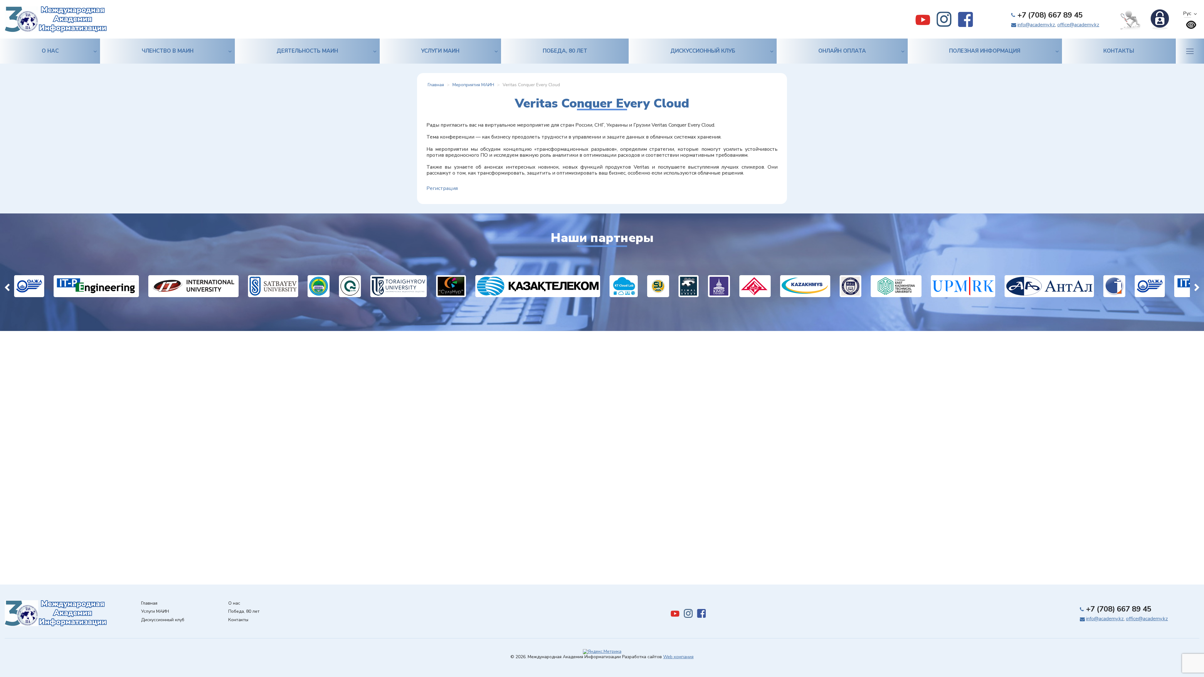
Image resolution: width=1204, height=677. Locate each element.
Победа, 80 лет (565, 51)
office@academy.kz (1078, 24)
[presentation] (7, 286)
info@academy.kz (1036, 24)
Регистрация (442, 188)
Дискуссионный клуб (702, 51)
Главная (149, 603)
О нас (50, 51)
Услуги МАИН (440, 51)
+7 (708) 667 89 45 (1050, 15)
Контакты (1118, 51)
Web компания (678, 657)
